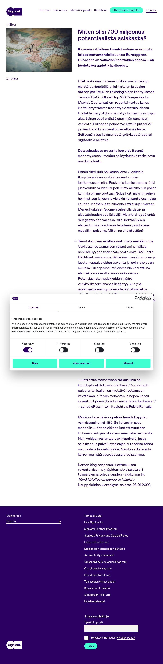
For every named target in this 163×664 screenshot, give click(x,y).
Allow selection (81, 363)
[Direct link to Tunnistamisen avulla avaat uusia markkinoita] (74, 241)
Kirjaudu (151, 10)
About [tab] (129, 307)
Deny (35, 363)
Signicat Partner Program (100, 528)
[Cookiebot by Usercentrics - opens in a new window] (137, 298)
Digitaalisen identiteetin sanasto (104, 548)
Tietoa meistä (93, 515)
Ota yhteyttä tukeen (97, 574)
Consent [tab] (34, 307)
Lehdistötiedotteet (96, 541)
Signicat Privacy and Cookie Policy (106, 535)
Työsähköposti (93, 622)
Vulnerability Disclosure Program (105, 561)
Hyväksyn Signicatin (113, 637)
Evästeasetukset (94, 601)
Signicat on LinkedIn (97, 588)
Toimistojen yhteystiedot (100, 581)
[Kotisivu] (14, 10)
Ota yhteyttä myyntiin (126, 9)
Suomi (11, 521)
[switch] (63, 349)
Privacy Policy (126, 637)
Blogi (11, 24)
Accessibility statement (99, 555)
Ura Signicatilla (94, 522)
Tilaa (91, 646)
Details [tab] (81, 307)
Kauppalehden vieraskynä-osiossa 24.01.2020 (114, 484)
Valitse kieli (13, 515)
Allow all (128, 363)
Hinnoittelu (60, 10)
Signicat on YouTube (97, 594)
